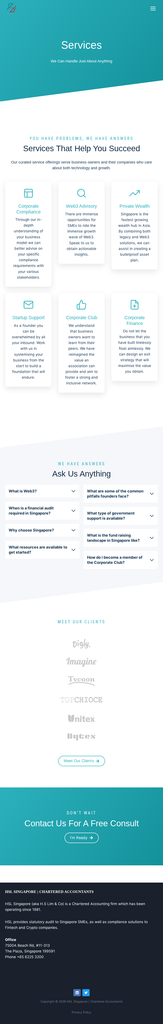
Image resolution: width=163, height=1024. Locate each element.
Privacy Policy (81, 1012)
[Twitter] (86, 992)
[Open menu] (153, 8)
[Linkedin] (77, 992)
